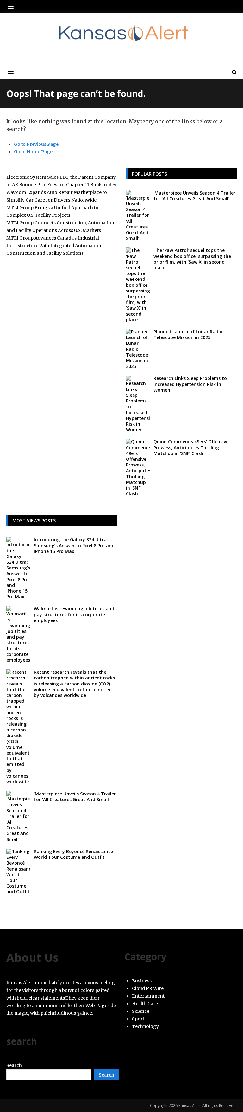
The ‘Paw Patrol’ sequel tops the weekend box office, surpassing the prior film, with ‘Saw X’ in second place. (192, 259)
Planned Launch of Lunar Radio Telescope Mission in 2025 (187, 334)
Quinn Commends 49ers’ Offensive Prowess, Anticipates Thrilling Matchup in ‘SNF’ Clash (190, 447)
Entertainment (148, 996)
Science (140, 1011)
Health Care (145, 1003)
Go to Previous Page (36, 144)
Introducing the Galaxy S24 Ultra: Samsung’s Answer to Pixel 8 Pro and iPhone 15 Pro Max (74, 545)
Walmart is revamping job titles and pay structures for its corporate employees (74, 614)
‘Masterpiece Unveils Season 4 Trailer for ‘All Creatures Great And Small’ (194, 196)
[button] (12, 6)
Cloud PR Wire (148, 988)
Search (14, 1065)
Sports (139, 1019)
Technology (145, 1026)
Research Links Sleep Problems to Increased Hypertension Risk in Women (190, 384)
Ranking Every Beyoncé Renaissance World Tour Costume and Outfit (73, 854)
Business (142, 981)
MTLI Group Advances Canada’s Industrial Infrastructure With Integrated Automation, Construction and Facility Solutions (54, 245)
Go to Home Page (33, 152)
